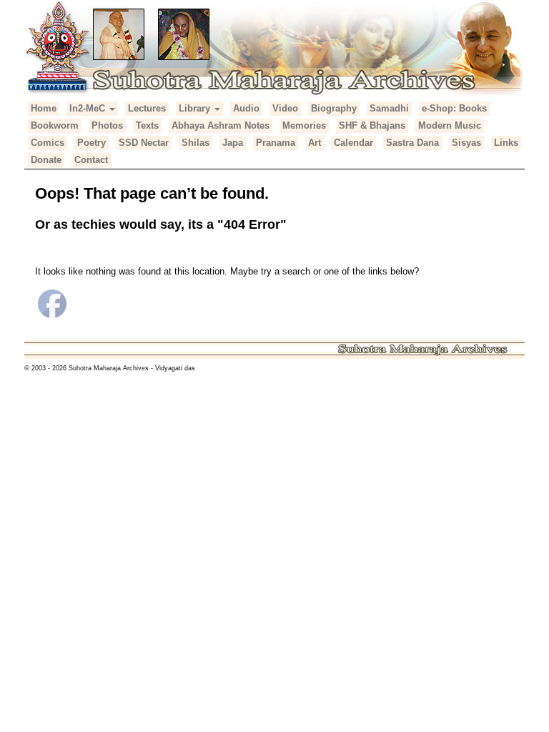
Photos (107, 125)
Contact (91, 159)
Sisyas (466, 142)
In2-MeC (88, 108)
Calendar (353, 142)
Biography (334, 108)
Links (506, 142)
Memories (304, 125)
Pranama (275, 142)
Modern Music (449, 125)
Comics (47, 142)
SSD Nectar (144, 142)
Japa (232, 142)
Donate (46, 159)
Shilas (195, 142)
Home (43, 108)
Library (196, 108)
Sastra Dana (412, 142)
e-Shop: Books (454, 108)
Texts (147, 125)
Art (314, 142)
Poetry (91, 142)
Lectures (147, 108)
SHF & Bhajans (372, 125)
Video (285, 108)
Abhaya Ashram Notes (220, 125)
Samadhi (389, 108)
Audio (246, 108)
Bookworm (55, 125)
